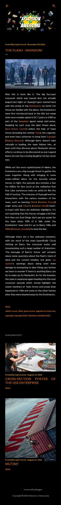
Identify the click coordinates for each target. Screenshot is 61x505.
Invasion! (24, 121)
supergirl (9, 315)
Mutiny (11, 464)
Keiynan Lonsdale (21, 229)
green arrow (29, 311)
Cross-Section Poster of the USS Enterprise (30, 381)
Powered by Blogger (33, 489)
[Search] (54, 5)
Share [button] (7, 306)
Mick (33, 202)
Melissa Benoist (14, 140)
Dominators (35, 105)
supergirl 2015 (20, 315)
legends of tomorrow (45, 311)
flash (21, 311)
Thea (37, 132)
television (32, 315)
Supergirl (51, 136)
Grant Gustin (19, 128)
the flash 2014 (44, 315)
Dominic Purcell (47, 202)
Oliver (26, 205)
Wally (8, 229)
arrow (14, 311)
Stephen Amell (40, 205)
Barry (8, 128)
